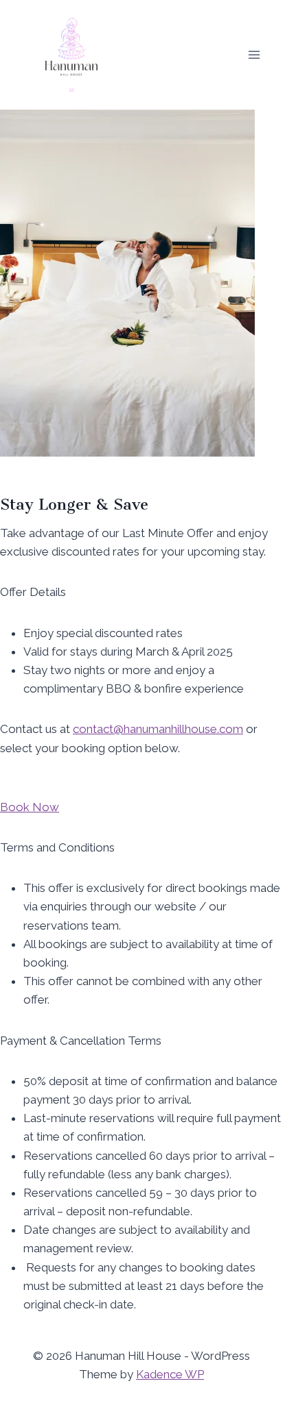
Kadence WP (170, 1374)
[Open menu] (254, 54)
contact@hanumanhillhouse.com (158, 729)
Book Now (29, 807)
